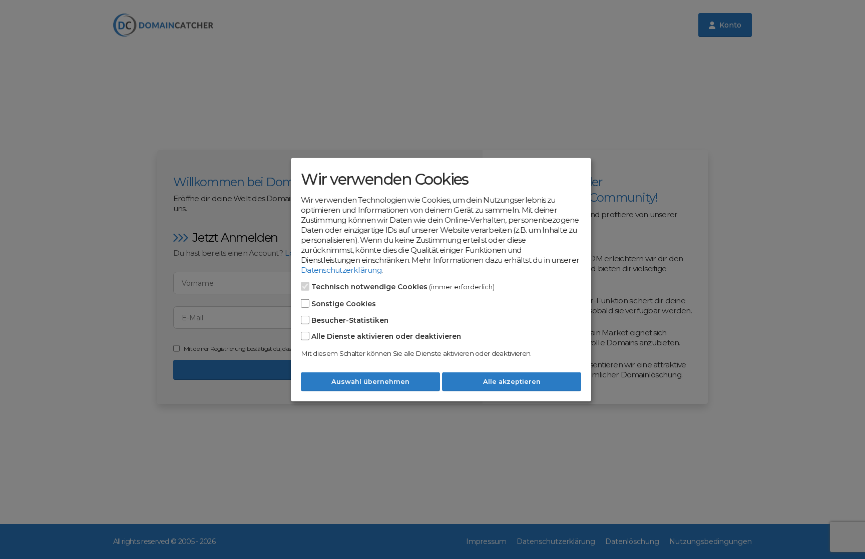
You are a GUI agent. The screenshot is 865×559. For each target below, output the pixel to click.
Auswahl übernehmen (370, 381)
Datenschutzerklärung (341, 270)
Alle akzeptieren (512, 381)
